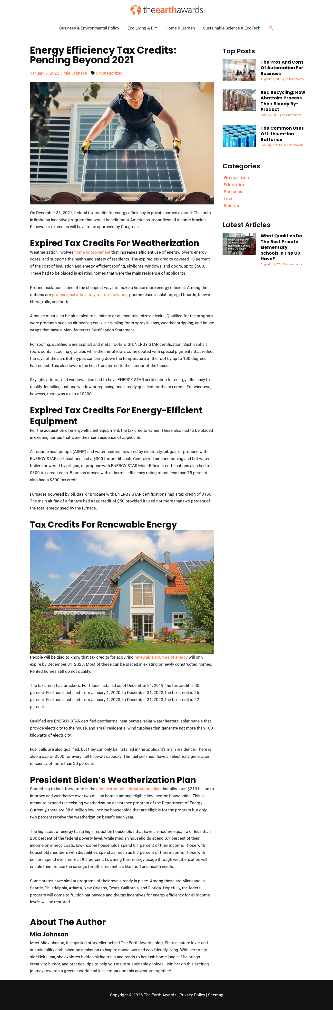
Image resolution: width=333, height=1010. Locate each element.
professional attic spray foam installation (89, 294)
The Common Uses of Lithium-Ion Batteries (282, 134)
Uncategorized (109, 73)
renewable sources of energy (161, 657)
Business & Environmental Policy (89, 28)
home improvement (92, 252)
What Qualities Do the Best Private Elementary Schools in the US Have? (281, 247)
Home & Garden (180, 28)
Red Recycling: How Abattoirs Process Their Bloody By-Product (283, 100)
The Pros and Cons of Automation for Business (282, 68)
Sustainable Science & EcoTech (231, 28)
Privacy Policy (192, 994)
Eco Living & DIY (142, 28)
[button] (271, 28)
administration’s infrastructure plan (128, 788)
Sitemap (215, 994)
